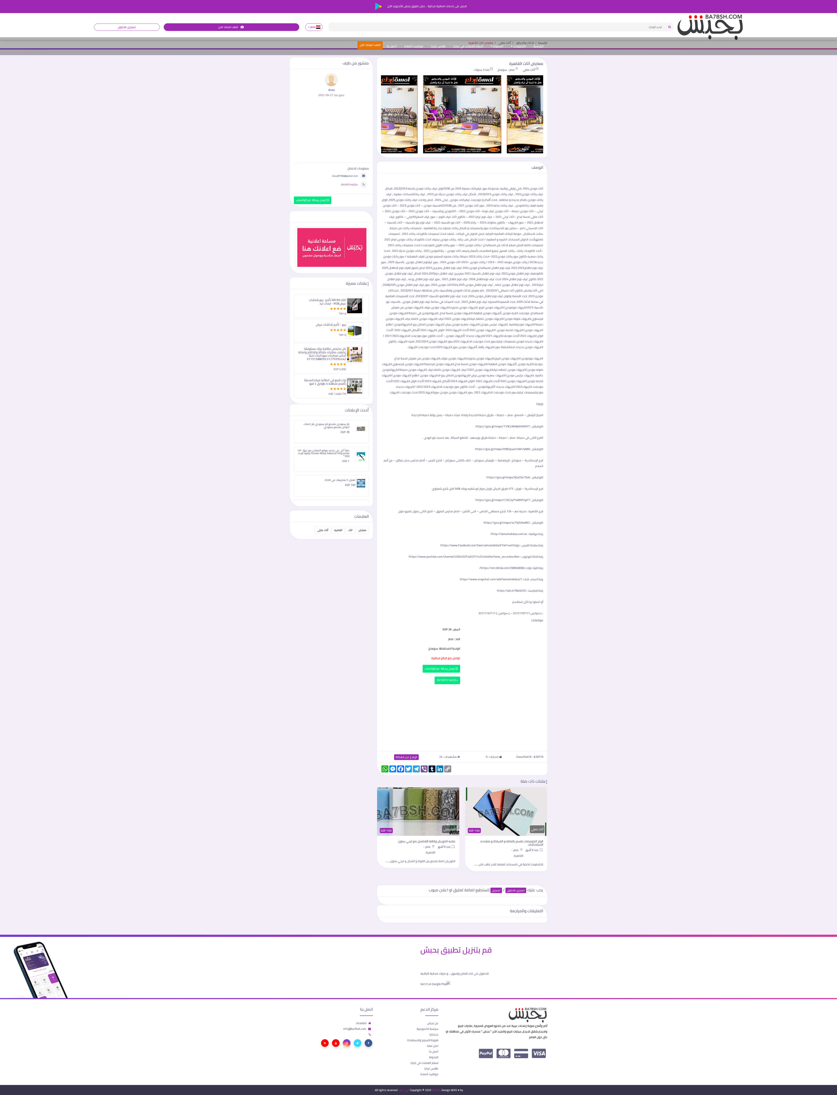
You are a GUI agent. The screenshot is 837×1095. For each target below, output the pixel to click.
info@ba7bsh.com (354, 1028)
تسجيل (496, 890)
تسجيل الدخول (127, 27)
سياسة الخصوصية (427, 1028)
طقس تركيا (438, 46)
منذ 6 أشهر (532, 846)
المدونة (497, 46)
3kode (436, 1090)
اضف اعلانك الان (228, 27)
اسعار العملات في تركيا (468, 46)
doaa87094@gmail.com (345, 176)
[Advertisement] (462, 716)
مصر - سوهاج (506, 69)
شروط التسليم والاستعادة (422, 1040)
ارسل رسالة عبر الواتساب (440, 668)
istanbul (361, 1023)
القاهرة (338, 530)
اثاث (350, 530)
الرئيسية (538, 46)
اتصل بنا (391, 46)
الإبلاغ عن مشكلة (406, 757)
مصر (312, 27)
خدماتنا (433, 1034)
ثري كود (403, 1090)
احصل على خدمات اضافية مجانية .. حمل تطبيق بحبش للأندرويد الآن (427, 6)
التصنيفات (519, 46)
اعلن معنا (432, 1045)
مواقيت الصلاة (413, 46)
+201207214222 (447, 680)
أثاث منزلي (529, 69)
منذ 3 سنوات (481, 69)
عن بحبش (432, 1023)
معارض (362, 530)
